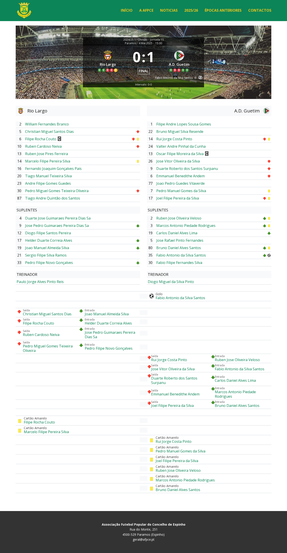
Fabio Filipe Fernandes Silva (179, 262)
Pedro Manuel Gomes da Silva (181, 190)
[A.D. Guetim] (179, 61)
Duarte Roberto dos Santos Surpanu (187, 168)
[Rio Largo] (108, 61)
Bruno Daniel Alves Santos (178, 247)
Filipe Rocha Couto (40, 138)
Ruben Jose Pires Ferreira (46, 153)
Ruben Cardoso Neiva (43, 146)
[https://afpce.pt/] (24, 10)
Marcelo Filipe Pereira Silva (47, 161)
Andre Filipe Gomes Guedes (48, 183)
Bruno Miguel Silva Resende (179, 131)
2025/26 (191, 10)
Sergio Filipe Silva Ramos (46, 255)
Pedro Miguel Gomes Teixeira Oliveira (57, 190)
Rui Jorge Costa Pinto (174, 138)
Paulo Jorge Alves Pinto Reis (40, 281)
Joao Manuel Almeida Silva (47, 247)
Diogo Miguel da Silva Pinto (171, 281)
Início (127, 10)
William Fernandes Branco (47, 124)
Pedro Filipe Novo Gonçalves (49, 262)
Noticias (169, 10)
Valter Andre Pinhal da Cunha (181, 146)
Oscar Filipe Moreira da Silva (180, 153)
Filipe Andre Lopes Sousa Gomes (183, 124)
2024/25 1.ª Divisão (135, 40)
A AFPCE (146, 10)
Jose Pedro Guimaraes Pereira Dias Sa (57, 225)
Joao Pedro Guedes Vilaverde (180, 183)
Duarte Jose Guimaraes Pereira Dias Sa (58, 218)
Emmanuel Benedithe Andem (180, 175)
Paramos (130, 43)
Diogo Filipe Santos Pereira (48, 232)
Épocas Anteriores (223, 10)
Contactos (259, 10)
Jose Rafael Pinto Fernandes (179, 240)
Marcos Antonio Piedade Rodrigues (185, 225)
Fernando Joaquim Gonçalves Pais (53, 168)
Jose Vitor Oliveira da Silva (178, 161)
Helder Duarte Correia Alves (48, 240)
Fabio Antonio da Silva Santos (181, 255)
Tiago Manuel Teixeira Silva (48, 175)
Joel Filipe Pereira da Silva (177, 198)
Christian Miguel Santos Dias (49, 131)
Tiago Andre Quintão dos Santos (52, 198)
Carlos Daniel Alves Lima (176, 232)
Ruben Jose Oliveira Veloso (178, 218)
